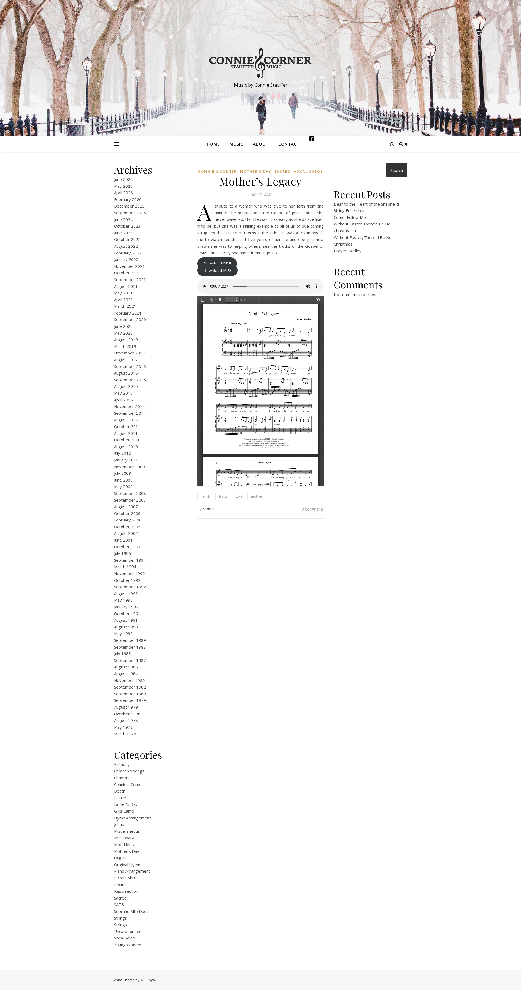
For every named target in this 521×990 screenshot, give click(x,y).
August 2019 (126, 339)
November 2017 (129, 353)
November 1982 (129, 680)
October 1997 (127, 546)
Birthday (122, 764)
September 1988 (130, 647)
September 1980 (130, 693)
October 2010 (127, 439)
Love (239, 496)
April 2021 (123, 299)
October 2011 (127, 426)
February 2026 (128, 199)
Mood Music (125, 844)
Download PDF (217, 263)
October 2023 (127, 226)
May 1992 (123, 600)
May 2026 (123, 186)
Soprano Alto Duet (131, 911)
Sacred (120, 898)
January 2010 (126, 460)
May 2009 (123, 486)
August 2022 (126, 246)
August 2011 (126, 433)
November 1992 (129, 573)
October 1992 (127, 580)
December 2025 (129, 206)
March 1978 (125, 733)
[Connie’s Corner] (260, 63)
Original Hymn (127, 864)
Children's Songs (129, 771)
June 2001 (123, 540)
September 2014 (130, 413)
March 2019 (125, 346)
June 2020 (123, 326)
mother (256, 496)
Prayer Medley (347, 250)
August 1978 (126, 720)
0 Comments (312, 509)
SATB (119, 904)
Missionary (124, 837)
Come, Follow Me (350, 217)
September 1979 (130, 700)
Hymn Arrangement (132, 818)
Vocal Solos (124, 938)
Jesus (119, 824)
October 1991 (127, 613)
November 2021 (129, 266)
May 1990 (123, 633)
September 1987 (130, 660)
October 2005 (127, 526)
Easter (120, 797)
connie (209, 508)
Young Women (127, 944)
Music (236, 144)
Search (396, 170)
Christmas (123, 777)
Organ (120, 857)
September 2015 (130, 379)
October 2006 (127, 513)
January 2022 (126, 259)
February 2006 (128, 520)
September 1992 (130, 586)
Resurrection (126, 891)
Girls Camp (124, 811)
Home (213, 144)
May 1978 (123, 727)
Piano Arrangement (132, 871)
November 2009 (129, 466)
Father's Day (126, 804)
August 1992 (126, 593)
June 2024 (123, 219)
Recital (120, 884)
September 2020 (130, 319)
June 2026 (123, 179)
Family (206, 496)
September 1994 (130, 560)
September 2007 (130, 500)
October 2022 (127, 239)
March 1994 (125, 566)
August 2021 (126, 286)
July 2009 (122, 473)
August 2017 (126, 359)
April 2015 (123, 400)
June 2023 (123, 232)
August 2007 (126, 506)
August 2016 (126, 373)
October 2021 (127, 272)
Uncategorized (128, 931)
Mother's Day (126, 851)
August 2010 (126, 446)
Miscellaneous (127, 831)
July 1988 (122, 653)
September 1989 (130, 640)
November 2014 (129, 406)
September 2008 (130, 493)
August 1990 (126, 627)
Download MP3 (217, 270)
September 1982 (130, 687)
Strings (120, 918)
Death (119, 791)
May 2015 (123, 393)
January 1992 (126, 606)
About (261, 144)
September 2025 (130, 212)
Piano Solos (124, 878)
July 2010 (122, 453)
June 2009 (123, 480)
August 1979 (126, 707)
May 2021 (123, 293)
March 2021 (125, 306)
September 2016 (130, 366)
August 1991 (126, 620)
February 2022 (128, 253)
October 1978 (127, 713)
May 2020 (123, 333)
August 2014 (126, 419)
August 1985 (126, 667)
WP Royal (148, 980)
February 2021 (128, 313)
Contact (289, 144)
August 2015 (126, 386)
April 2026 (123, 192)
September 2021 (130, 279)
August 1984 (126, 673)
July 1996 (122, 553)
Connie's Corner (128, 784)
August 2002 (126, 533)
